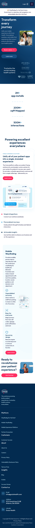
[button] (32, 4)
